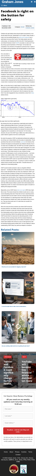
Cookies (23, 452)
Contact (18, 454)
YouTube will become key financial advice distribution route (27, 371)
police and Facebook (24, 37)
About (11, 452)
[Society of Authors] (23, 473)
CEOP (17, 43)
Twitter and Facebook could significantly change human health (8, 372)
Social (22, 27)
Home (6, 452)
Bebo (10, 59)
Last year (23, 142)
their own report (21, 190)
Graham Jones (12, 2)
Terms (30, 452)
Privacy (17, 452)
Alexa (32, 93)
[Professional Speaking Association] (14, 473)
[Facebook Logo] (35, 2)
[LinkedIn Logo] (31, 2)
